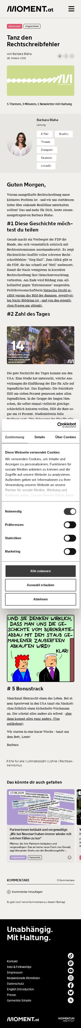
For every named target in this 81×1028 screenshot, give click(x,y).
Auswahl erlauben (40, 585)
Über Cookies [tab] (65, 437)
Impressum (15, 972)
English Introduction (20, 989)
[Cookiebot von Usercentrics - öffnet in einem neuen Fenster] (57, 425)
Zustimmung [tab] (14, 437)
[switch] (70, 524)
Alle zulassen (40, 571)
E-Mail (44, 134)
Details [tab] (40, 437)
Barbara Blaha (47, 120)
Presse (11, 995)
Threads (45, 142)
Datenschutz (15, 984)
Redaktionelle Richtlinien (23, 978)
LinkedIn (46, 166)
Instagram (47, 150)
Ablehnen (40, 599)
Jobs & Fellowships (19, 967)
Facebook (46, 158)
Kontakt (12, 961)
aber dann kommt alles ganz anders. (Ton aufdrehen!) (39, 719)
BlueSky (63, 134)
